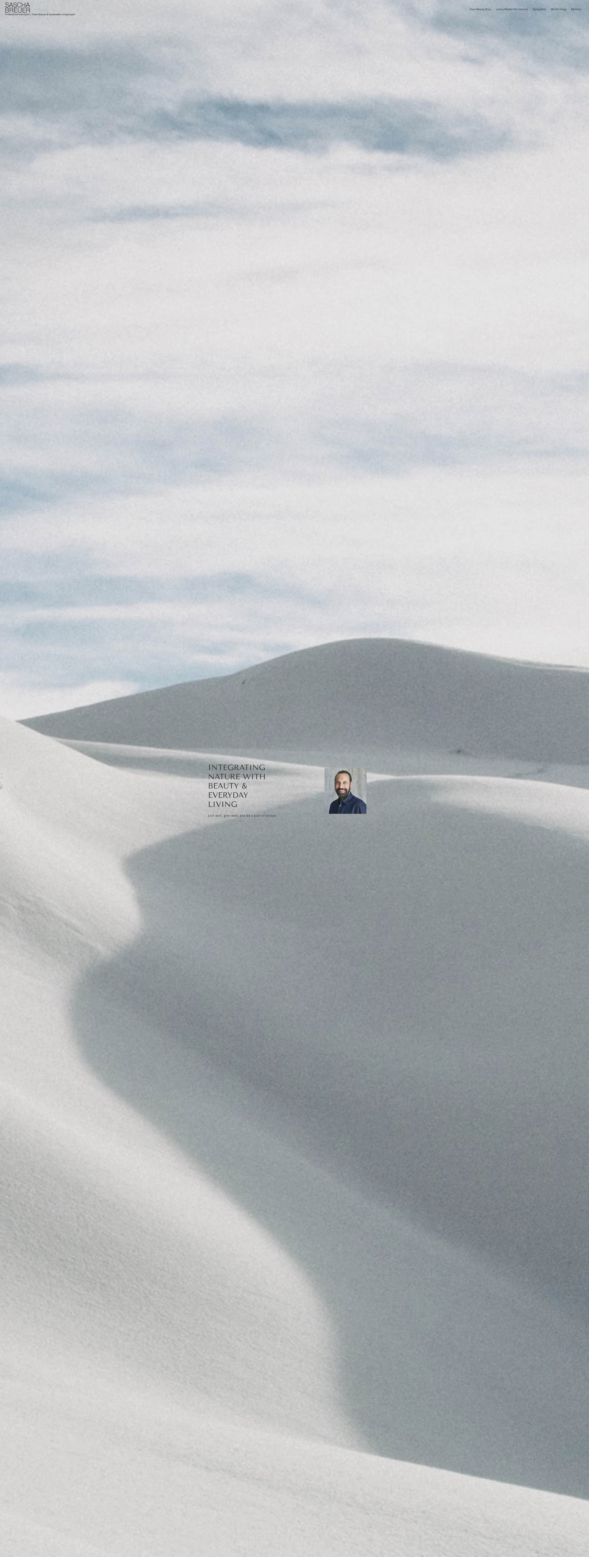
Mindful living (558, 9)
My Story (576, 9)
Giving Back (539, 9)
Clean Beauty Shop (480, 9)
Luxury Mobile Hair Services (512, 9)
